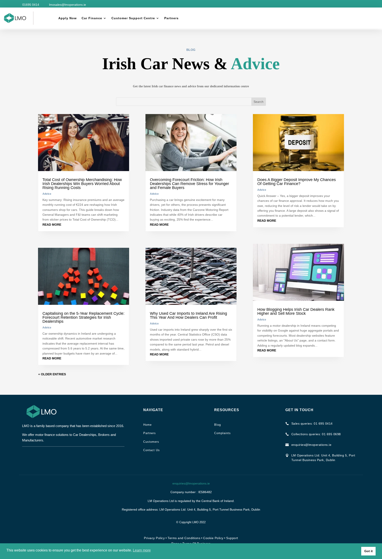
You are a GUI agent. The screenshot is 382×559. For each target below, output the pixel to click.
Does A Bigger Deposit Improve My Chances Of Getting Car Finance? (296, 181)
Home (147, 424)
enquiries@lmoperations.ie (191, 483)
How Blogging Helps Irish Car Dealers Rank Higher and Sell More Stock (295, 311)
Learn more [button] (142, 550)
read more (51, 224)
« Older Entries (52, 374)
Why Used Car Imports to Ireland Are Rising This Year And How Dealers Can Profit (188, 315)
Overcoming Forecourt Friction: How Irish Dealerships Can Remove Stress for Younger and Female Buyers (189, 183)
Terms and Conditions (184, 538)
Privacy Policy (154, 538)
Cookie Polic (212, 538)
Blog (217, 424)
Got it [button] (368, 551)
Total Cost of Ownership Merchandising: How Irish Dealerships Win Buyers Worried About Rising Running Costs (82, 183)
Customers (151, 441)
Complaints (222, 433)
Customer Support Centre (133, 18)
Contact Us (151, 450)
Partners (171, 18)
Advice (46, 193)
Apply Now (67, 18)
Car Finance (92, 18)
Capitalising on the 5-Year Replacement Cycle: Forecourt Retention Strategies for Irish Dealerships (83, 317)
